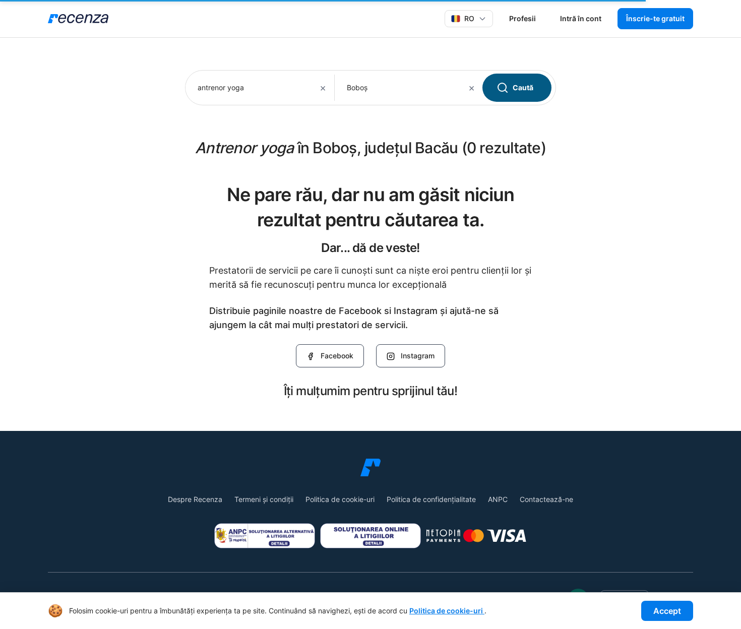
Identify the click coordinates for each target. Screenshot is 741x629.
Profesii (522, 18)
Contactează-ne (546, 499)
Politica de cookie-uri (340, 499)
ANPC (498, 499)
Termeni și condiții (263, 499)
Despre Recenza (195, 499)
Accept (667, 611)
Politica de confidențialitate (431, 499)
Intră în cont (580, 18)
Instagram (418, 355)
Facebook (337, 355)
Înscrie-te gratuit (655, 18)
